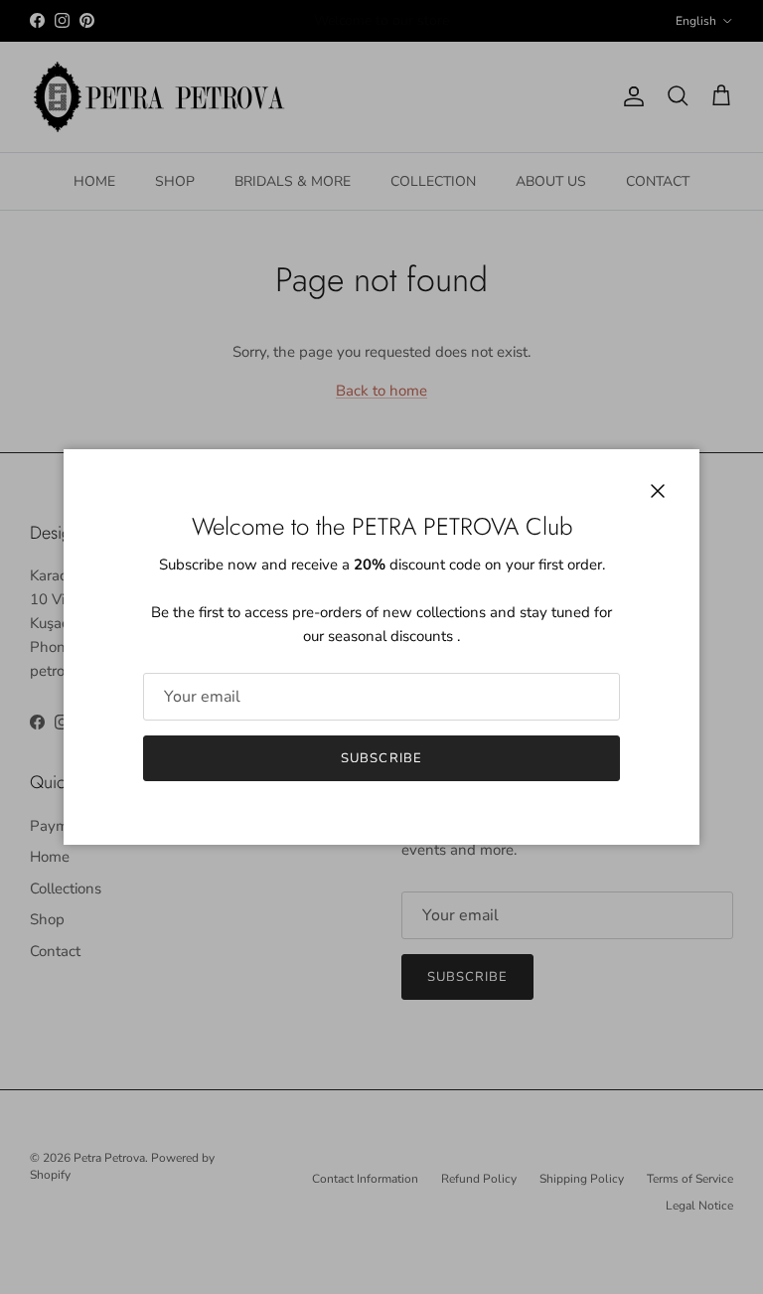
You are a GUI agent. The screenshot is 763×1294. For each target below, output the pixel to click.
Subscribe (381, 758)
